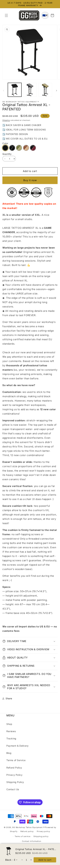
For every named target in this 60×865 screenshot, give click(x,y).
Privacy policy (43, 831)
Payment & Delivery (17, 745)
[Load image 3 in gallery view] (45, 90)
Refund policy (27, 831)
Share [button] (9, 698)
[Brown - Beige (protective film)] (26, 148)
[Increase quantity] (30, 859)
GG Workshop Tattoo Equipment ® (28, 827)
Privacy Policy (14, 774)
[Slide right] (56, 90)
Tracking (11, 738)
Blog (8, 753)
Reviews (11, 731)
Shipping (6, 120)
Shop (9, 724)
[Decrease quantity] (21, 859)
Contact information (31, 841)
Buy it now (30, 180)
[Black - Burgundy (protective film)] (33, 148)
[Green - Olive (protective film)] (19, 148)
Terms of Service (16, 760)
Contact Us (12, 789)
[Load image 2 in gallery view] (30, 90)
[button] (6, 15)
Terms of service (22, 836)
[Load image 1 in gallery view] (14, 90)
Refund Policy (14, 767)
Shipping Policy (15, 782)
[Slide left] (3, 90)
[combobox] (11, 859)
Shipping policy (40, 836)
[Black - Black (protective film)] (12, 148)
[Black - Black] (5, 148)
